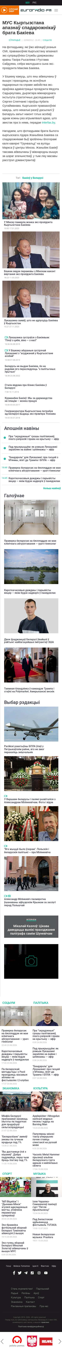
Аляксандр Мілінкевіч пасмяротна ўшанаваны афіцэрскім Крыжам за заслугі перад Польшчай (30, 902)
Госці (8, 1266)
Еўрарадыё (15, 40)
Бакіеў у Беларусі (32, 177)
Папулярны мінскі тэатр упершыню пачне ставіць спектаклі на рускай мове (45, 1139)
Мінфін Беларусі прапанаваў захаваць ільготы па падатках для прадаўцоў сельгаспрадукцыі (15, 1121)
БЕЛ (27, 2)
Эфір (54, 1266)
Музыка (39, 1173)
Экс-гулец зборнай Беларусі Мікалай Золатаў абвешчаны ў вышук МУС (15, 1247)
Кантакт (30, 1302)
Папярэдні (2, 1341)
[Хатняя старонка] (35, 10)
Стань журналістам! (22, 1288)
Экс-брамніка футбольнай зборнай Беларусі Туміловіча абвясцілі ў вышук (14, 1229)
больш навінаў (52, 488)
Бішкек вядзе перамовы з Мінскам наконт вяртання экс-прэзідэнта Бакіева (29, 273)
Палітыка (40, 1002)
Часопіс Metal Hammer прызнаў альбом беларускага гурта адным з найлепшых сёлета (46, 1160)
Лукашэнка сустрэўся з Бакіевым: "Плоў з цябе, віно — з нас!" (27, 339)
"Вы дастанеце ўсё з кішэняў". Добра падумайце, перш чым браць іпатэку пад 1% (15, 1156)
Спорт (7, 1173)
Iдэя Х (35, 1266)
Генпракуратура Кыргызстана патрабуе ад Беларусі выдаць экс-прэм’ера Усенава (30, 412)
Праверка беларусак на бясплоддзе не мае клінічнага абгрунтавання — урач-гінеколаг (35, 469)
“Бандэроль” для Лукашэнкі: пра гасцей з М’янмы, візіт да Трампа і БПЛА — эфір (33, 459)
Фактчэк (45, 1266)
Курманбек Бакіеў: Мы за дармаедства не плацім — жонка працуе (28, 399)
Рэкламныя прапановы (23, 1306)
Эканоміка (10, 1088)
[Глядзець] (6, 337)
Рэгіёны (26, 1293)
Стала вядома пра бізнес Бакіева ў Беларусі (26, 386)
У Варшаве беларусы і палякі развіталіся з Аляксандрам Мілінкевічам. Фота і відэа (29, 801)
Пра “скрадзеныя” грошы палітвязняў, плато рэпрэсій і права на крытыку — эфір (34, 438)
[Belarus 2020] (35, 1341)
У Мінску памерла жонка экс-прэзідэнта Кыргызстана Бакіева (28, 224)
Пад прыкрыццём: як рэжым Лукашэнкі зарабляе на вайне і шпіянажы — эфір (33, 448)
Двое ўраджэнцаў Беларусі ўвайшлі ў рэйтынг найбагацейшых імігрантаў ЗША (29, 641)
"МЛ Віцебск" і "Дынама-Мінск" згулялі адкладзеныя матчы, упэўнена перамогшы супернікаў (14, 1208)
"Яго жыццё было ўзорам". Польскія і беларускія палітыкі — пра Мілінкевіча (27, 851)
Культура (40, 1088)
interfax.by (48, 122)
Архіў (36, 1293)
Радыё (14, 1293)
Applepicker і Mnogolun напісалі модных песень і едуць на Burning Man (46, 1120)
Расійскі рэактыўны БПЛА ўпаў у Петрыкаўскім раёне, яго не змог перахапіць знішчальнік (24, 749)
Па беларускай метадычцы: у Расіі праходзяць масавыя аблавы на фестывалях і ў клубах (15, 1075)
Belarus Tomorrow (22, 1266)
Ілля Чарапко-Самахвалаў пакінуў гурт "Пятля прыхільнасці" (45, 1205)
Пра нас (44, 1306)
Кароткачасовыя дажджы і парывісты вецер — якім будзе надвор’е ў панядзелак (34, 480)
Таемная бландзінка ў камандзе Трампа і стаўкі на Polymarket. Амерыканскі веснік (29, 690)
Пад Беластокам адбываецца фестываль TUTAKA (45, 1222)
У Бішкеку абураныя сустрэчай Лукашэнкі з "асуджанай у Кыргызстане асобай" (29, 353)
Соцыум (47, 40)
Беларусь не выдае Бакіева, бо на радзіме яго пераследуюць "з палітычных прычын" (30, 369)
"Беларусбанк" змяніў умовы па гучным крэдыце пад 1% (14, 1139)
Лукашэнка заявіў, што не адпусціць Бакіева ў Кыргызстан (31, 322)
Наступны (60, 1341)
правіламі (45, 1322)
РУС (35, 2)
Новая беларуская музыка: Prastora (44, 1236)
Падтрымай (42, 1288)
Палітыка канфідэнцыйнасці (31, 1326)
